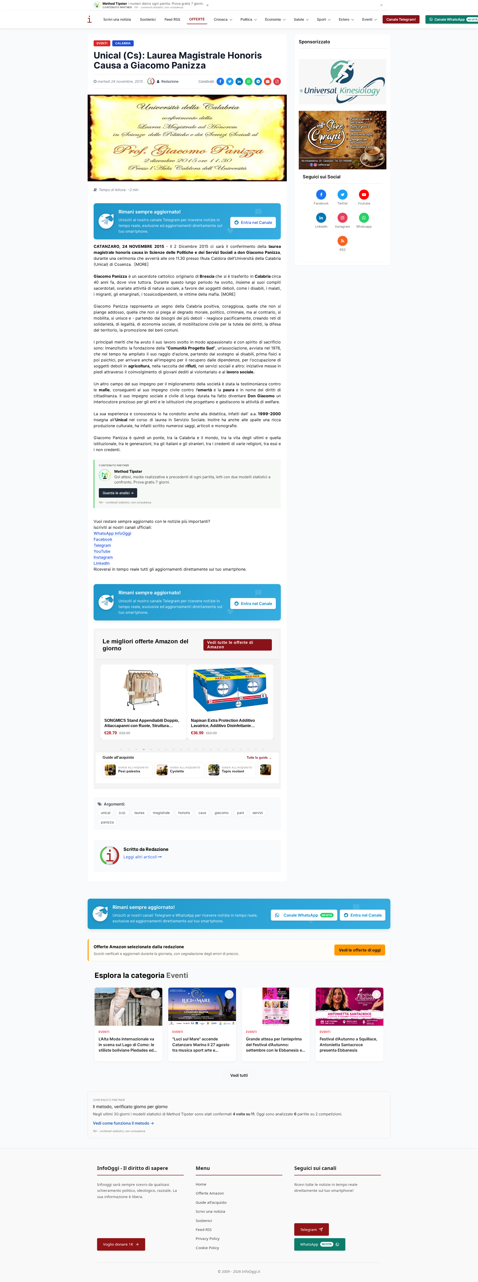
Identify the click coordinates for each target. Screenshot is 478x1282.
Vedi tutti (239, 1075)
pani (240, 812)
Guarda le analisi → (118, 493)
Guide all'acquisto (211, 1202)
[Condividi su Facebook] (220, 81)
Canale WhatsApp (308, 915)
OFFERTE (197, 19)
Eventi (367, 19)
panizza (107, 822)
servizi (257, 812)
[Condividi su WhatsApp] (248, 81)
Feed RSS (172, 19)
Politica (246, 19)
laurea (139, 812)
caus (202, 812)
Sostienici (148, 19)
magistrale (161, 812)
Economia (273, 19)
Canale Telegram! (401, 19)
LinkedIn (102, 563)
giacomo (222, 812)
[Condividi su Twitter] (230, 81)
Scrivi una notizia (117, 19)
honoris (184, 812)
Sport (321, 19)
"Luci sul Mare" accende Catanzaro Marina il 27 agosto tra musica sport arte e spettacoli (201, 1044)
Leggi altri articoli (140, 856)
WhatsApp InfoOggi (112, 533)
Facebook (103, 539)
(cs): (122, 812)
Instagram (103, 557)
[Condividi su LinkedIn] (239, 81)
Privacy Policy (208, 1238)
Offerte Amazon (210, 1193)
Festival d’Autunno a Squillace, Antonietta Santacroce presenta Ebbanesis (348, 1044)
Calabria (123, 43)
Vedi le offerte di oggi (360, 949)
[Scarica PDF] (277, 81)
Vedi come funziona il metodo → (123, 1123)
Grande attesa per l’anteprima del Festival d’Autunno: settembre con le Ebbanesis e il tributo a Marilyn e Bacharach (275, 1044)
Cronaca (221, 19)
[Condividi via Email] (267, 81)
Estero (344, 19)
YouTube (102, 551)
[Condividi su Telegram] (258, 81)
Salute (299, 19)
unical (105, 812)
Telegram (102, 545)
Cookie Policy (207, 1247)
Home (201, 1184)
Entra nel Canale (256, 222)
